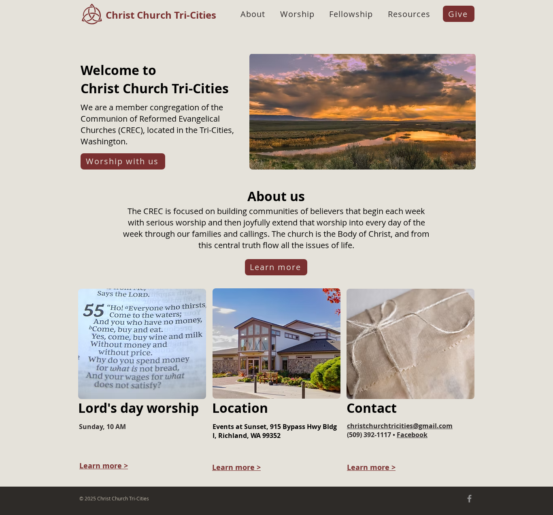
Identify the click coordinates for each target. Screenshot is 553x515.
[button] (253, 14)
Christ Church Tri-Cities (161, 15)
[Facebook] (469, 499)
